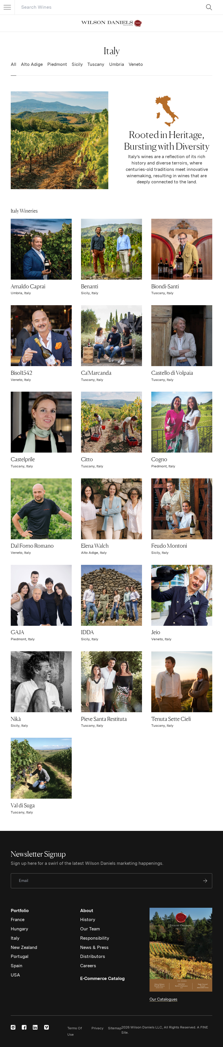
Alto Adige (32, 64)
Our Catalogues (163, 999)
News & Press (94, 947)
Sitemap (114, 1028)
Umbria (116, 64)
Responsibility (94, 938)
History (87, 919)
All (13, 64)
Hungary (19, 929)
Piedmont (57, 64)
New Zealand (24, 947)
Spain (16, 965)
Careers (88, 965)
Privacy (97, 1028)
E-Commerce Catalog (102, 978)
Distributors (92, 956)
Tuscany (95, 64)
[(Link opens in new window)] (13, 1027)
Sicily (77, 64)
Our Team (90, 929)
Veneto (136, 64)
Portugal (19, 956)
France (17, 919)
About (86, 910)
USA (15, 975)
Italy (15, 938)
